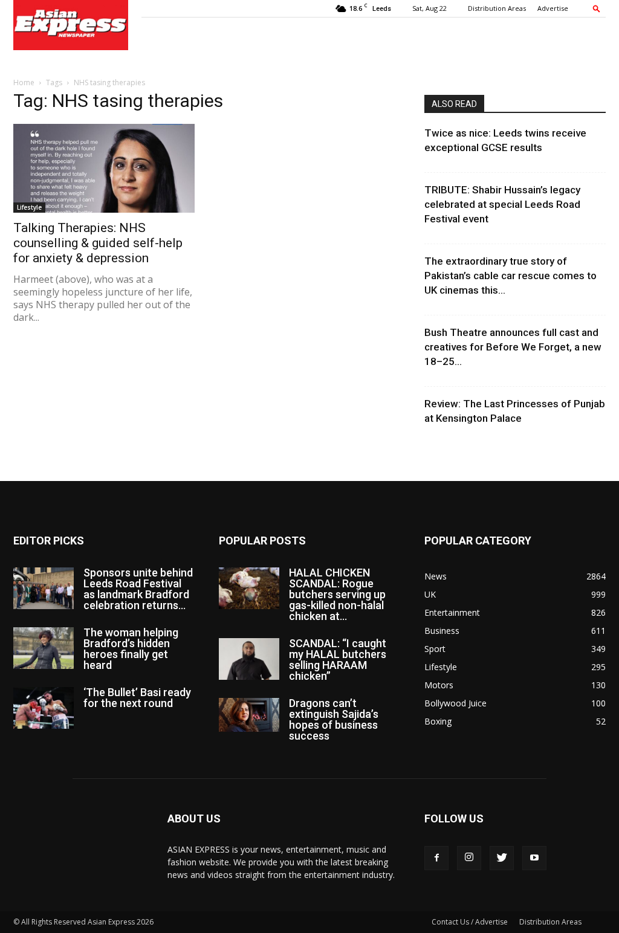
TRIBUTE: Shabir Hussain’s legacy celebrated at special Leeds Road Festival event (502, 204)
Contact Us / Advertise (470, 922)
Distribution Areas (497, 8)
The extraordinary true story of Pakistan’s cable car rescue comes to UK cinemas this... (510, 275)
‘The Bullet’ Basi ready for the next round (137, 697)
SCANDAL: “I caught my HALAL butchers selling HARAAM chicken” (337, 659)
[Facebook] (436, 858)
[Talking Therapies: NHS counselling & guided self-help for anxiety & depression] (104, 168)
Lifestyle (29, 207)
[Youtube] (534, 858)
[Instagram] (469, 858)
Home (23, 82)
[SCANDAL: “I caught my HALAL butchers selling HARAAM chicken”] (249, 659)
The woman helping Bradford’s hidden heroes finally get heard (130, 648)
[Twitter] (502, 858)
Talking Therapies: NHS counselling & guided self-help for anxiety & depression (98, 243)
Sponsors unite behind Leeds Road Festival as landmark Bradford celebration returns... (138, 589)
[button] (597, 8)
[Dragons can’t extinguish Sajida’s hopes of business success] (249, 715)
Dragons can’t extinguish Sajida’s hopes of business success (333, 719)
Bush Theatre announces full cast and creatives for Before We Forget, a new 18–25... (512, 346)
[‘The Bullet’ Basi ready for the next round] (43, 708)
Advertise (552, 8)
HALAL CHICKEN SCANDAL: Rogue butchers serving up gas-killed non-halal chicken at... (337, 594)
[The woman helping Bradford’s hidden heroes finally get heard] (43, 648)
